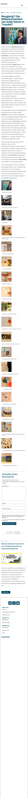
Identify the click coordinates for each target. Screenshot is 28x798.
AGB (3, 633)
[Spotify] (18, 603)
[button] (2, 567)
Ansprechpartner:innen (8, 612)
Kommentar (5, 485)
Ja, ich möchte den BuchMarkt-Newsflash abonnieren (13, 520)
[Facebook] (10, 603)
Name (4, 503)
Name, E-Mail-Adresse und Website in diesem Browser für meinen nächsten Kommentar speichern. (13, 516)
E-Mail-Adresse (6, 508)
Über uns (4, 609)
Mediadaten (5, 620)
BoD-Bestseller (6, 622)
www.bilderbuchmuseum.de (9, 178)
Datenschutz (5, 630)
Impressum (5, 627)
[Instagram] (14, 603)
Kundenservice (6, 615)
